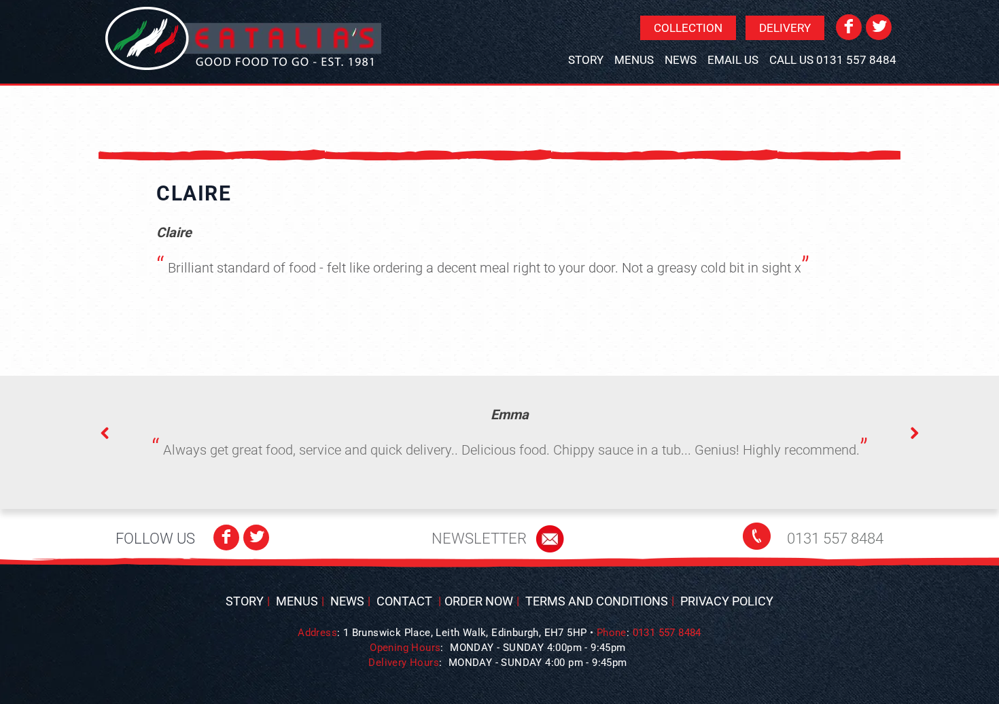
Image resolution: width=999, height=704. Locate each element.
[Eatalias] (243, 38)
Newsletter (479, 538)
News (681, 60)
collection (688, 28)
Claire (193, 193)
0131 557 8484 (835, 538)
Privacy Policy (726, 601)
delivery (785, 28)
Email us (732, 60)
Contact (404, 601)
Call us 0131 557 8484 (832, 60)
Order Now (478, 601)
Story (585, 60)
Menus (634, 60)
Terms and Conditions (596, 601)
